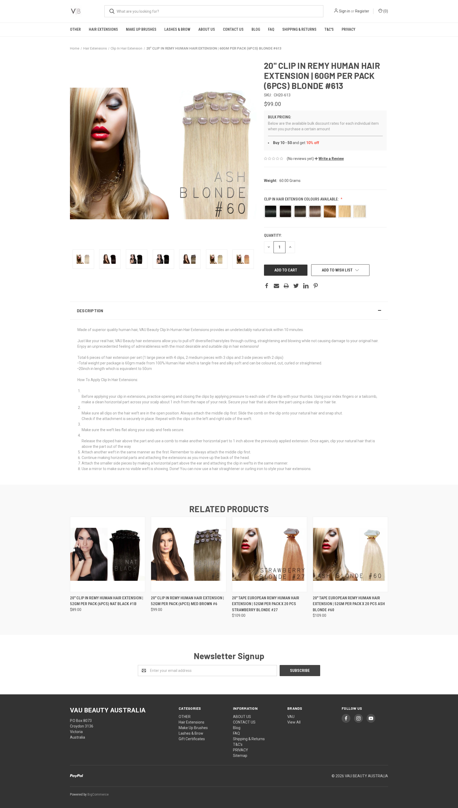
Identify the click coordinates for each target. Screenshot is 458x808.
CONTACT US (233, 29)
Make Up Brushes (141, 29)
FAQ (271, 29)
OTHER (75, 29)
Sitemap (240, 755)
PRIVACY (348, 29)
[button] (329, 159)
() (385, 11)
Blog (256, 29)
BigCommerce (98, 794)
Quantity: (273, 235)
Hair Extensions (103, 29)
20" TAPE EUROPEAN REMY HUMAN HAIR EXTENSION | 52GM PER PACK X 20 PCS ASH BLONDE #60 (349, 604)
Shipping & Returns (299, 29)
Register (362, 11)
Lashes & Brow (177, 29)
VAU (290, 717)
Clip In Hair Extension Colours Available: (301, 199)
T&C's (329, 29)
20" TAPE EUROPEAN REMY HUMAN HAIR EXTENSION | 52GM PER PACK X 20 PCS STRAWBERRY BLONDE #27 (265, 604)
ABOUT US (206, 29)
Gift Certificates (192, 739)
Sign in (344, 11)
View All (294, 722)
